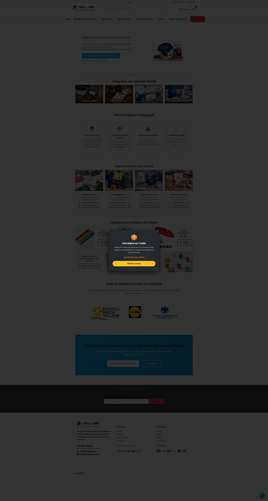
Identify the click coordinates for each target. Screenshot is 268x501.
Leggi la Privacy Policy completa (134, 257)
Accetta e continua (134, 264)
